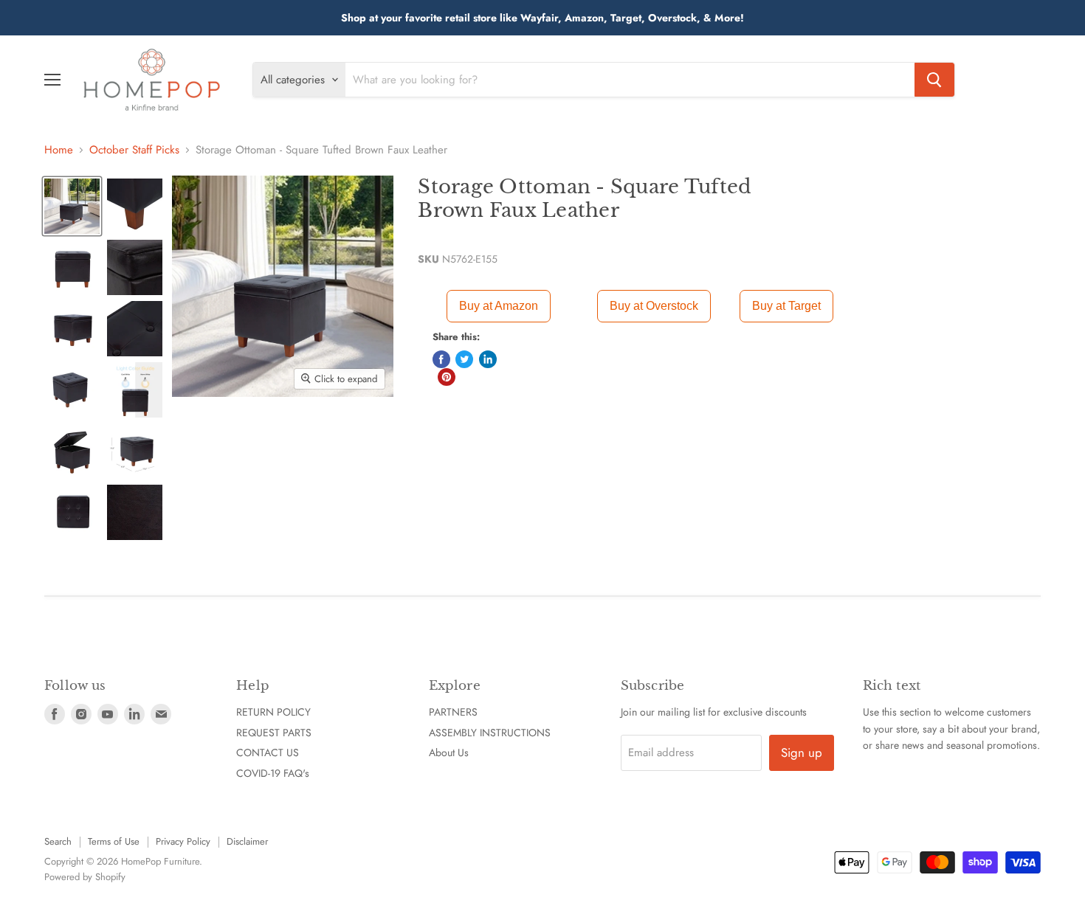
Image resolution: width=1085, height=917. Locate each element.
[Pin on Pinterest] (446, 377)
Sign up (801, 752)
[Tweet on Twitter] (464, 359)
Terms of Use (114, 841)
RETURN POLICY (273, 712)
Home (58, 150)
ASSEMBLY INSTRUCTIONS (490, 732)
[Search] (934, 80)
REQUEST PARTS (273, 732)
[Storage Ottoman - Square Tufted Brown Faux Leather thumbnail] (72, 206)
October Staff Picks (134, 150)
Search (58, 841)
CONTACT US (267, 752)
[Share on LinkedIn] (488, 359)
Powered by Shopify (84, 877)
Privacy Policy (183, 841)
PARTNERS (453, 712)
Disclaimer (247, 841)
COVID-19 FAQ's (272, 773)
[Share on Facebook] (441, 359)
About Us (449, 752)
